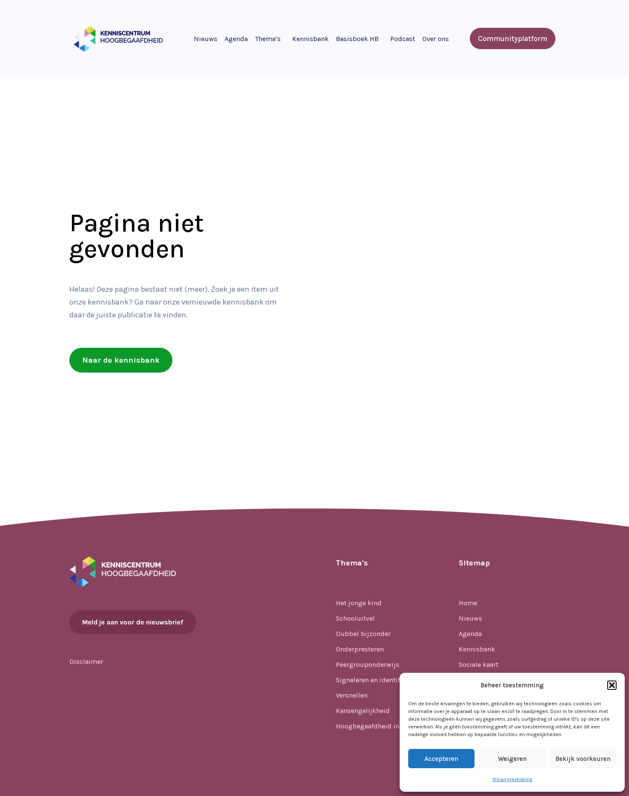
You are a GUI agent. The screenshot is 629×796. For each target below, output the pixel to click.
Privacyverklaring (512, 779)
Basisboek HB (357, 39)
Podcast (402, 39)
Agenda (236, 39)
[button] (612, 685)
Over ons (435, 39)
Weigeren (512, 759)
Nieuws (205, 39)
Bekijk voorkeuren (583, 759)
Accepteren (441, 759)
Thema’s (268, 39)
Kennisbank (310, 39)
